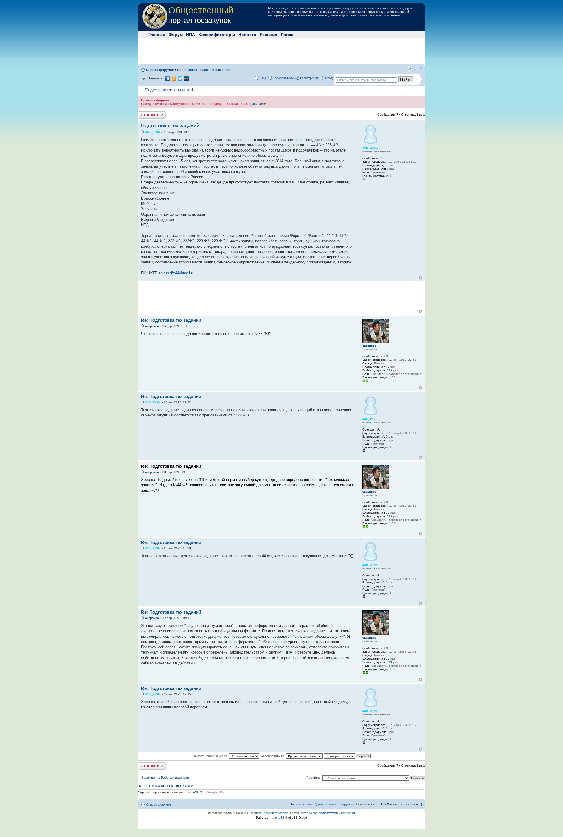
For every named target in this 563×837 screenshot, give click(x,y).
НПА (190, 34)
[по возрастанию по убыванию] (347, 756)
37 (387, 366)
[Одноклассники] (174, 78)
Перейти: (313, 777)
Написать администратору (269, 812)
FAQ (263, 78)
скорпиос (152, 326)
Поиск (287, 34)
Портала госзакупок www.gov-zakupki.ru (327, 812)
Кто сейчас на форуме (166, 786)
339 (389, 370)
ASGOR (199, 792)
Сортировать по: (273, 756)
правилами (257, 104)
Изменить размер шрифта (417, 68)
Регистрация (309, 78)
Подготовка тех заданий (169, 89)
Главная (156, 34)
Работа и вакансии (215, 70)
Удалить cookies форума (333, 804)
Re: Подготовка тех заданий (171, 320)
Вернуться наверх (420, 277)
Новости (247, 34)
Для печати (409, 68)
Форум (176, 34)
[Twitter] (180, 78)
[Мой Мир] (186, 78)
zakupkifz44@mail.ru (176, 273)
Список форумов (160, 70)
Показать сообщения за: (210, 756)
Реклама (268, 34)
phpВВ (279, 817)
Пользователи (283, 78)
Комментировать (150, 113)
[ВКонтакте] (168, 78)
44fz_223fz (152, 132)
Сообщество (187, 70)
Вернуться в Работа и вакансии (165, 777)
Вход (329, 78)
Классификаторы (217, 34)
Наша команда (301, 804)
